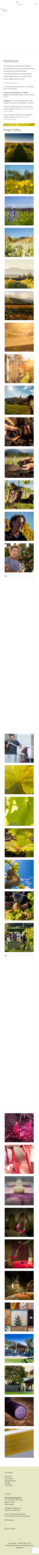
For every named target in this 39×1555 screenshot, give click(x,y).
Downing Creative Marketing (25, 1546)
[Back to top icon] (19, 1539)
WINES (5, 97)
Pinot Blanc (9, 1485)
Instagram (10, 1520)
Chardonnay (9, 1478)
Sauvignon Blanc (10, 1480)
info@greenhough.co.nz (11, 83)
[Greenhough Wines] (19, 4)
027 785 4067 (15, 1510)
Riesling (7, 1483)
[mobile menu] (36, 4)
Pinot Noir (8, 1476)
